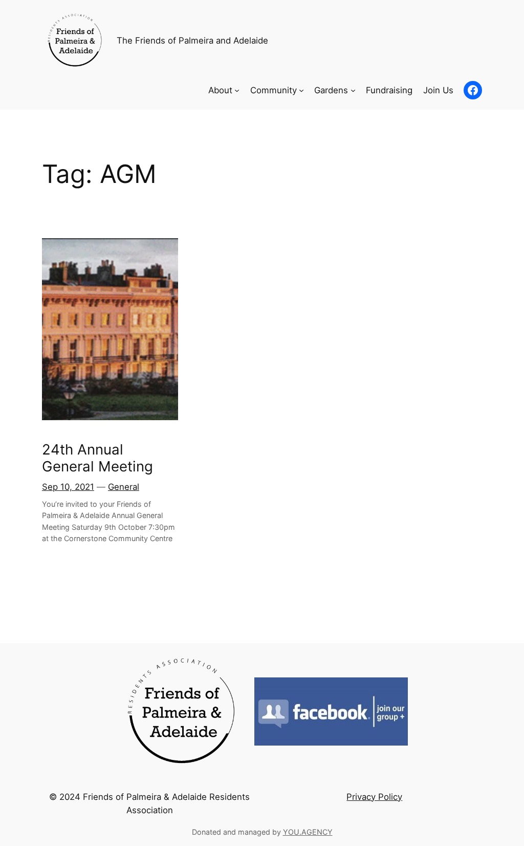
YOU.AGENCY (308, 832)
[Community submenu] (301, 90)
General (123, 487)
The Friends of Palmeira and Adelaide (192, 40)
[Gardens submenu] (353, 90)
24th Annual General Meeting (97, 458)
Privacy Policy (374, 797)
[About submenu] (236, 90)
